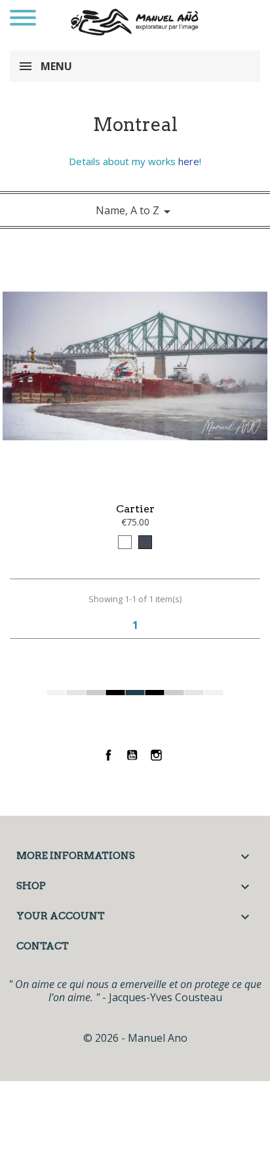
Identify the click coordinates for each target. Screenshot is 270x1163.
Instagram (156, 755)
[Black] (145, 542)
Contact (42, 946)
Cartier (135, 509)
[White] (125, 542)
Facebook (108, 755)
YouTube (133, 755)
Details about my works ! (135, 161)
